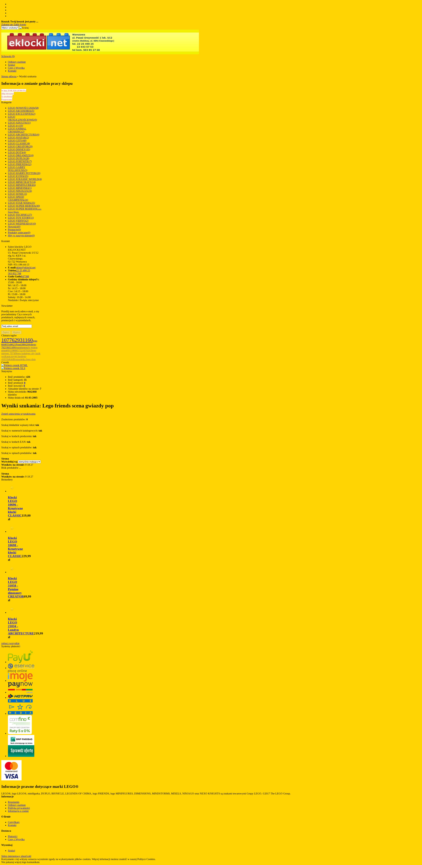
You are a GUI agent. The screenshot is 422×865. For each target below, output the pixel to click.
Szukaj (11, 64)
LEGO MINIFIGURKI (22, 185)
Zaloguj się (7, 24)
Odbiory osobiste (17, 62)
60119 (10, 350)
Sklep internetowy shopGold (16, 856)
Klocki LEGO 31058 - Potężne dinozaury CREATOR (16, 587)
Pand (18, 344)
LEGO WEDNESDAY (22, 223)
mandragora (22, 347)
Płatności (12, 836)
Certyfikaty (14, 822)
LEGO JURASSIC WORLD (25, 179)
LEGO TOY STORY (21, 217)
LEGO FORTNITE (20, 161)
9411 (9, 347)
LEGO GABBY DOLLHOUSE (17, 169)
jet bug (18, 356)
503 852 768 (14, 273)
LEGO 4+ (15, 125)
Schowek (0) (8, 56)
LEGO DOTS (17, 152)
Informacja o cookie (18, 811)
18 (28, 464)
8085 (15, 350)
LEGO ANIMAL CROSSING (17, 130)
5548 (9, 344)
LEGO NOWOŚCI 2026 (23, 108)
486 (14, 347)
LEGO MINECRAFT (22, 182)
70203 (28, 350)
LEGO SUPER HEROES (24, 205)
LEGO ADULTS (19, 122)
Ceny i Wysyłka (16, 67)
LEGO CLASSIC (19, 143)
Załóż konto (20, 24)
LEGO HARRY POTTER (24, 173)
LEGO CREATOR (20, 146)
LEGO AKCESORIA (21, 110)
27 (31, 464)
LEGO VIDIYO (18, 220)
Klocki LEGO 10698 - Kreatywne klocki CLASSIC (15, 547)
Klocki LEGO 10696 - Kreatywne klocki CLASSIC (15, 506)
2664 (29, 344)
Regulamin (13, 802)
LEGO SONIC (17, 194)
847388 (25, 276)
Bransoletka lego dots (24, 359)
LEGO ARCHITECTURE (23, 134)
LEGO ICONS (18, 176)
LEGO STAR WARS (21, 202)
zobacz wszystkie (10, 643)
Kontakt (12, 70)
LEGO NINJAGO (20, 191)
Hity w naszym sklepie (21, 235)
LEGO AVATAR (18, 137)
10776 (8, 340)
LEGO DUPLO (18, 158)
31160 (26, 340)
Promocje (14, 229)
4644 (10, 359)
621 (14, 344)
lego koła (21, 353)
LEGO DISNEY (19, 149)
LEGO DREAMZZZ (20, 155)
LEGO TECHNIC (20, 214)
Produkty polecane (19, 232)
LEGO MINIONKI (19, 188)
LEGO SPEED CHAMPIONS (18, 198)
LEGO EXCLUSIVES (21, 113)
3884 (23, 344)
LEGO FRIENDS (19, 164)
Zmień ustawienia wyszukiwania (18, 413)
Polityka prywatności (19, 808)
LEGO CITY (17, 140)
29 (17, 340)
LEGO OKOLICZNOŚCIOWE (22, 118)
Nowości (14, 226)
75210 (21, 350)
